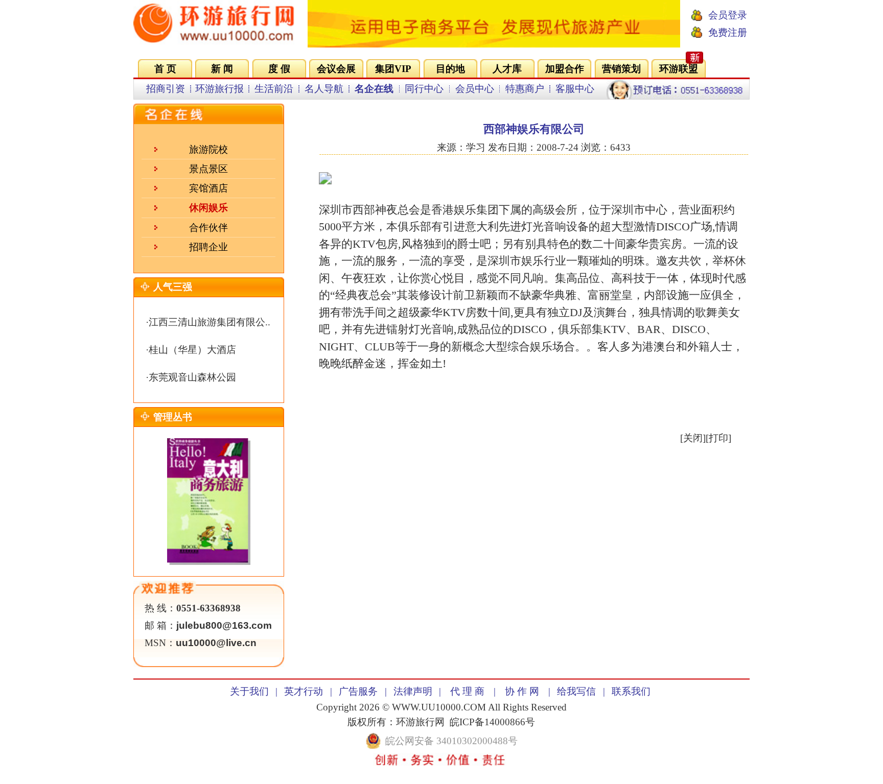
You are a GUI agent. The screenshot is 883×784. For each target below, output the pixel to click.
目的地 (450, 68)
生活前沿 (273, 88)
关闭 (693, 438)
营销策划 (621, 68)
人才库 (507, 68)
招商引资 (165, 88)
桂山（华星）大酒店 (192, 349)
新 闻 (222, 68)
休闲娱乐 (208, 207)
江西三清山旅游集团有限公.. (209, 322)
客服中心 (574, 88)
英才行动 (303, 691)
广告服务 (358, 691)
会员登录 (727, 15)
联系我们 (631, 691)
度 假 (279, 68)
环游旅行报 (219, 88)
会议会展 (336, 68)
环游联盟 (678, 68)
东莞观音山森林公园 (192, 377)
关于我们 (249, 691)
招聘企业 (208, 247)
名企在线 (374, 88)
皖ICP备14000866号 (492, 722)
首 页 (165, 68)
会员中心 (474, 88)
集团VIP (393, 68)
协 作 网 (522, 691)
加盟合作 (564, 68)
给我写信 (576, 691)
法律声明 (412, 691)
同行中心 (424, 88)
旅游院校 (208, 149)
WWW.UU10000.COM (439, 707)
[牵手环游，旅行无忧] (494, 44)
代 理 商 (467, 691)
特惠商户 (524, 88)
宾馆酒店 (208, 188)
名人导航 (324, 88)
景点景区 (208, 168)
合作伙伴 (208, 227)
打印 (718, 438)
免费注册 (727, 32)
